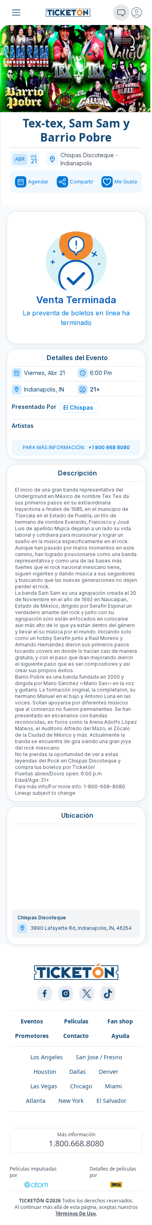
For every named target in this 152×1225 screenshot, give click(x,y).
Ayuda (120, 1036)
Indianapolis (76, 163)
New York (70, 1100)
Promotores (32, 1036)
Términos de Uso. (76, 1213)
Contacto (76, 1036)
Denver (108, 1071)
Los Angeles (46, 1057)
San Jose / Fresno (99, 1057)
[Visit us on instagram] (65, 993)
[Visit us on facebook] (44, 993)
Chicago (81, 1086)
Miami (113, 1086)
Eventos (32, 1021)
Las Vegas (43, 1086)
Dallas (77, 1071)
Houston (45, 1071)
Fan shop (120, 1021)
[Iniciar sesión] (136, 12)
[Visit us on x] (86, 993)
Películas (76, 1021)
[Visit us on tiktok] (108, 993)
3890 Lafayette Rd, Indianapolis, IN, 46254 (81, 928)
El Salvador (111, 1100)
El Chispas (78, 407)
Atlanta (35, 1100)
